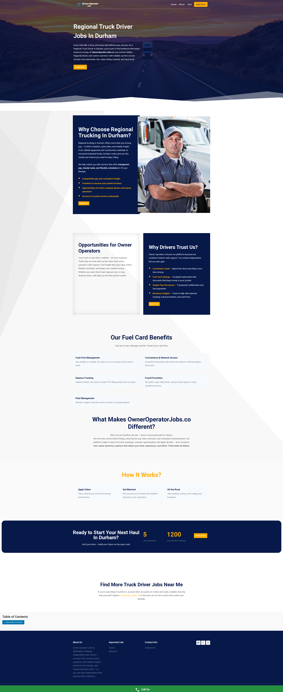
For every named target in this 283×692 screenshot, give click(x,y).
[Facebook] (198, 643)
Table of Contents (14, 622)
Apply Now (201, 4)
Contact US (150, 647)
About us (113, 651)
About (182, 4)
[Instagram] (208, 643)
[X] (203, 643)
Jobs (189, 4)
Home (173, 4)
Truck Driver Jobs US (130, 595)
